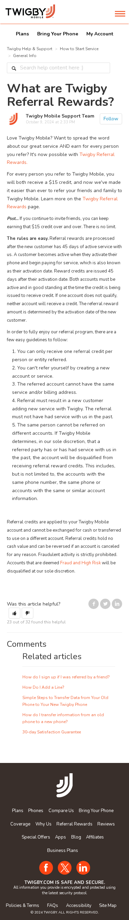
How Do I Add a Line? (43, 687)
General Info (24, 55)
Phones (35, 811)
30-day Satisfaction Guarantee (51, 732)
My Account (99, 34)
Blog (76, 837)
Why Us (43, 824)
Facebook (93, 604)
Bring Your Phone (57, 34)
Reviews (106, 824)
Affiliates (95, 837)
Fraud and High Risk (80, 563)
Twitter (105, 604)
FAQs (52, 905)
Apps (60, 837)
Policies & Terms (22, 905)
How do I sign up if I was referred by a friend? (66, 677)
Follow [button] (111, 118)
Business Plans (62, 850)
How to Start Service (79, 49)
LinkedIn (117, 604)
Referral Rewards (74, 824)
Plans (22, 34)
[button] (14, 613)
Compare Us (61, 811)
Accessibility (79, 905)
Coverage (20, 824)
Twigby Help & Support (29, 49)
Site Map (108, 905)
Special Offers (36, 837)
